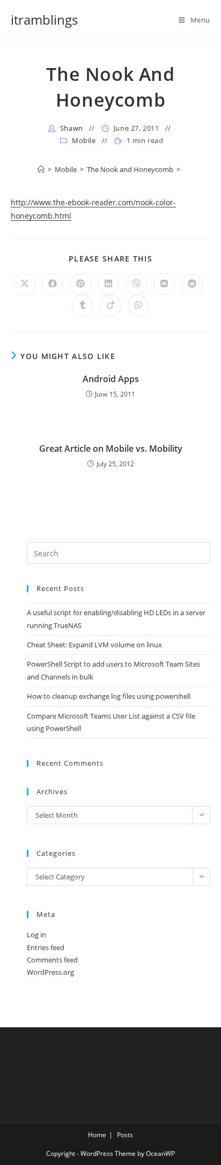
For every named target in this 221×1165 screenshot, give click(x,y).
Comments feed (52, 960)
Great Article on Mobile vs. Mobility (110, 448)
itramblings (44, 19)
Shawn (71, 128)
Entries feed (45, 947)
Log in (36, 934)
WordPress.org (50, 972)
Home (97, 1134)
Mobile (84, 140)
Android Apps (111, 379)
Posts (125, 1134)
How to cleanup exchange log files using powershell (108, 696)
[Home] (41, 169)
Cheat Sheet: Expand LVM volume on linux (94, 644)
